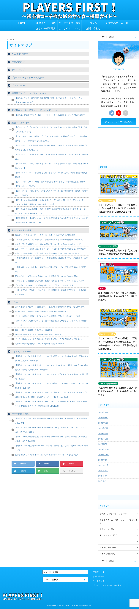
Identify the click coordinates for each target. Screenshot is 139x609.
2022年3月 (103, 460)
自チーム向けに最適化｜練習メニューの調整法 (33, 330)
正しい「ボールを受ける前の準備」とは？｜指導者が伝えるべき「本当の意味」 (47, 276)
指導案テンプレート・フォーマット (29, 93)
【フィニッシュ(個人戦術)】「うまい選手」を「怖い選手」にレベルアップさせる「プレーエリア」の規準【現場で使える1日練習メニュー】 (51, 202)
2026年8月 (103, 412)
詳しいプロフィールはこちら (118, 121)
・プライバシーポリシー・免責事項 (106, 585)
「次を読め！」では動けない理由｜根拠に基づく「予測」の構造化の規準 (44, 285)
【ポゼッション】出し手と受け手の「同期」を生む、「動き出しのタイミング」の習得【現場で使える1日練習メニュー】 (51, 147)
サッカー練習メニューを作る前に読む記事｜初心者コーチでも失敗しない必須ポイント (49, 339)
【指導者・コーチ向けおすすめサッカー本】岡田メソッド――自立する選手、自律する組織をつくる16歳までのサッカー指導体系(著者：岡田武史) (51, 403)
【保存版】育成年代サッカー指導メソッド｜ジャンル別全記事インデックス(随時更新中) (50, 115)
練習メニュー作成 (46, 23)
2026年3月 (103, 439)
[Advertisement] (118, 146)
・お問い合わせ (97, 576)
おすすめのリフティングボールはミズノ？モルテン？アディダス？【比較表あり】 (47, 455)
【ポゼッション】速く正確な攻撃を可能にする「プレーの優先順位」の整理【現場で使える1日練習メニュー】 (51, 175)
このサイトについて (69, 28)
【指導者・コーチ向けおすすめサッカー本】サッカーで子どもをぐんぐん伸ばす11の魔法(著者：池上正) (51, 376)
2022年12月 (103, 454)
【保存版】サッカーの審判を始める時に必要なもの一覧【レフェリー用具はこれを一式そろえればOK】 (51, 420)
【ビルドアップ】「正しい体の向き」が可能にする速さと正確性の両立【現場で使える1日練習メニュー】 (51, 165)
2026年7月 (103, 417)
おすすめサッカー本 (117, 23)
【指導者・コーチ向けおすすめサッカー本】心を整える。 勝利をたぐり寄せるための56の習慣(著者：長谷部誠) (52, 385)
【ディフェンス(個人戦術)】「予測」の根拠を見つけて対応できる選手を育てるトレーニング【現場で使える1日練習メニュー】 (51, 211)
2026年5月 (103, 428)
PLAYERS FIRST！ (21, 54)
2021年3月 (103, 476)
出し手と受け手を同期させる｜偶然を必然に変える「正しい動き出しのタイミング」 (48, 244)
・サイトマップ (97, 581)
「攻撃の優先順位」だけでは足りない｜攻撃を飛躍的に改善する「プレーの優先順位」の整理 (51, 260)
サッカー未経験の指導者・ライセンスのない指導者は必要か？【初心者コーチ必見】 (48, 316)
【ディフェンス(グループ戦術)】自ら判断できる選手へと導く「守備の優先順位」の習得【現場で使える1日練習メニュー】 (50, 184)
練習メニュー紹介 (20, 122)
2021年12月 (103, 465)
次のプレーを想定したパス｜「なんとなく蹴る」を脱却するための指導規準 (45, 235)
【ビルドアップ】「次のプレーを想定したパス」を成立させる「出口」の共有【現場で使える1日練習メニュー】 (51, 129)
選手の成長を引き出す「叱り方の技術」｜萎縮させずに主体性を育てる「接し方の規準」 (50, 307)
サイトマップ (18, 69)
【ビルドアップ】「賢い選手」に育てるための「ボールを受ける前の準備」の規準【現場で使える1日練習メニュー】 (51, 193)
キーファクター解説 (69, 23)
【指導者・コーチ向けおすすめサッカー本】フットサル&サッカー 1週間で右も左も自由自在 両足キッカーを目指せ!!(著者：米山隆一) (51, 367)
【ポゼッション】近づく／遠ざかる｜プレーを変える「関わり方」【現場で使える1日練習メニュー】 (51, 156)
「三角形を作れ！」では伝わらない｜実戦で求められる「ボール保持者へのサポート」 (49, 239)
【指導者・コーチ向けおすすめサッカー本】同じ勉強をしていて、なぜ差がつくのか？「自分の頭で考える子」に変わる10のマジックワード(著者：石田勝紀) (51, 394)
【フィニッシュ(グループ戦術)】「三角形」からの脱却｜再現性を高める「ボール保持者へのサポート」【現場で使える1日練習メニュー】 (51, 138)
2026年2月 (103, 444)
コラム (93, 23)
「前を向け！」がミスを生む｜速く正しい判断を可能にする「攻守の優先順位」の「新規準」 (50, 269)
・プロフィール (97, 572)
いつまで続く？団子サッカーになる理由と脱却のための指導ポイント (42, 311)
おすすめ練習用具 (46, 28)
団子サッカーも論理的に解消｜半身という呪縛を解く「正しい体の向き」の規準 (47, 253)
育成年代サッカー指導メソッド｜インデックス (34, 110)
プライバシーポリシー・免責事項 (28, 77)
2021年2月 (103, 481)
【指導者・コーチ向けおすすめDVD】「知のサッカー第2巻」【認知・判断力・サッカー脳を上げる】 (52, 448)
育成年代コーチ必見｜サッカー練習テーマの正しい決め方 (38, 334)
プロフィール (18, 85)
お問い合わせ (93, 28)
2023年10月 (103, 449)
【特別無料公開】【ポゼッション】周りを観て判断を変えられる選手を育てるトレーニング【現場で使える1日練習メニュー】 (51, 220)
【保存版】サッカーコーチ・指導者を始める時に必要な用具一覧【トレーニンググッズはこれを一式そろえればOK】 (51, 429)
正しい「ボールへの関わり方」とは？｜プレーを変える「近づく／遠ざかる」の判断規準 (50, 249)
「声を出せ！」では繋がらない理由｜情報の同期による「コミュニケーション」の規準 (49, 281)
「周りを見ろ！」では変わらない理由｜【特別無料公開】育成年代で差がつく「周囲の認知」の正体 (50, 292)
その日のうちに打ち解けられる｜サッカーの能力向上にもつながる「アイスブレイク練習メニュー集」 (51, 323)
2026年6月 (103, 423)
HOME (22, 23)
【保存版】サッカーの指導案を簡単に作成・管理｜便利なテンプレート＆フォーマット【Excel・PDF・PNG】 (49, 100)
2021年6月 (103, 470)
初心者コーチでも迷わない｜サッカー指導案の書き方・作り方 (40, 344)
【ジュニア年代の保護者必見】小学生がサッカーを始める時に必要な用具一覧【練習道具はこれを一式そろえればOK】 (51, 438)
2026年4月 (103, 433)
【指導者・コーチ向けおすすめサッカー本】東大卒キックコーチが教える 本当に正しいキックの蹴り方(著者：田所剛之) (51, 358)
